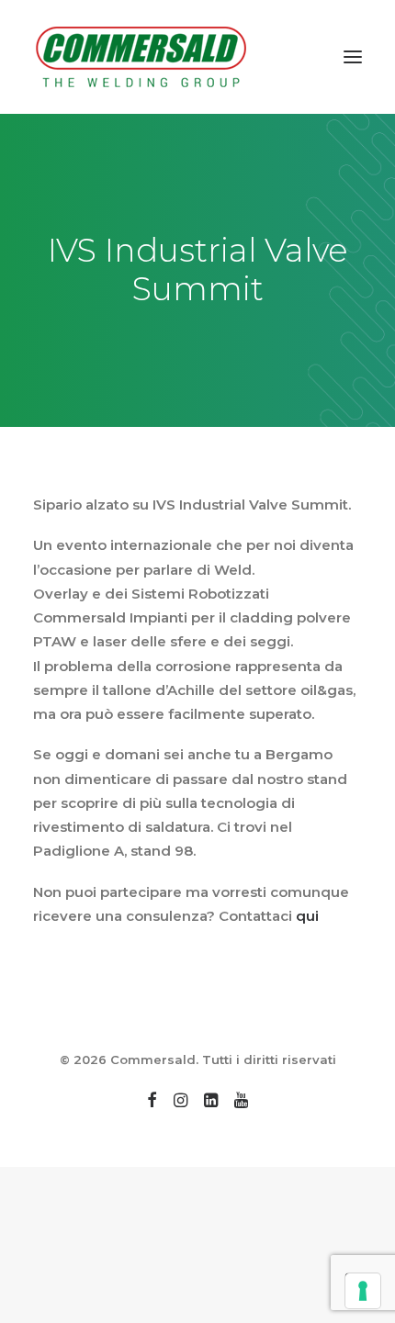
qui (309, 916)
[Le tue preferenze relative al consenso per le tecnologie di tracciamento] (362, 1290)
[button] (352, 57)
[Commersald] (141, 57)
